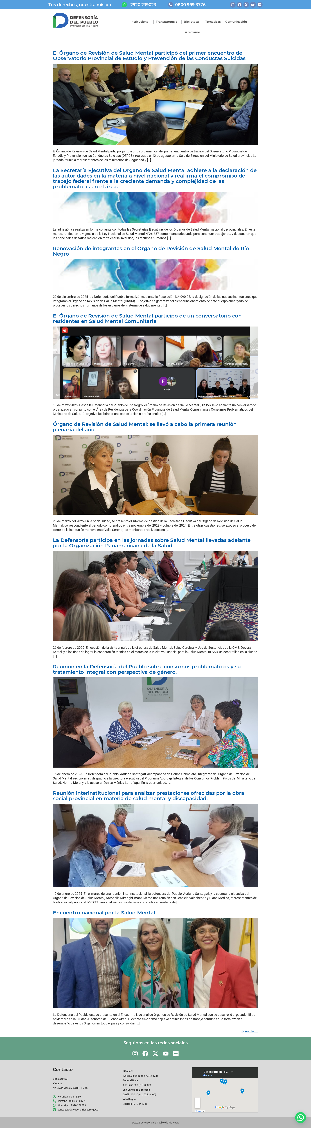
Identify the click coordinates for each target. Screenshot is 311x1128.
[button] (300, 1117)
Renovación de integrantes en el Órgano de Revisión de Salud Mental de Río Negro (151, 251)
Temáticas (213, 21)
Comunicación (236, 21)
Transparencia (166, 21)
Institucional (140, 21)
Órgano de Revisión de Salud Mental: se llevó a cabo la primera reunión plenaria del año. (145, 427)
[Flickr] (260, 5)
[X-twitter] (246, 5)
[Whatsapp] (124, 4)
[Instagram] (233, 5)
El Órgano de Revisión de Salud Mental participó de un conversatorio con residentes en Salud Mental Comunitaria (147, 318)
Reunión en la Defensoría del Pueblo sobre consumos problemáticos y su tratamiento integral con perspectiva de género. (147, 669)
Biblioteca (191, 21)
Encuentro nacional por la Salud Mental (104, 913)
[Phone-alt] (170, 4)
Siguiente (249, 1031)
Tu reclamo (191, 32)
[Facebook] (239, 5)
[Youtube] (253, 5)
